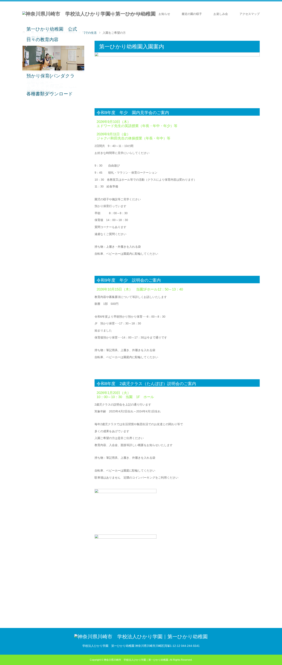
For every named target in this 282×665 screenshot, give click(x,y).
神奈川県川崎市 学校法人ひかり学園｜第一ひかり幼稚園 (136, 659)
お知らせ (164, 14)
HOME (111, 14)
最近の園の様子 (192, 14)
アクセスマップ (249, 14)
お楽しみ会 (220, 14)
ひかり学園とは (137, 14)
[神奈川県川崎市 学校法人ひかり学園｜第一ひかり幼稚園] (89, 13)
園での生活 (89, 32)
